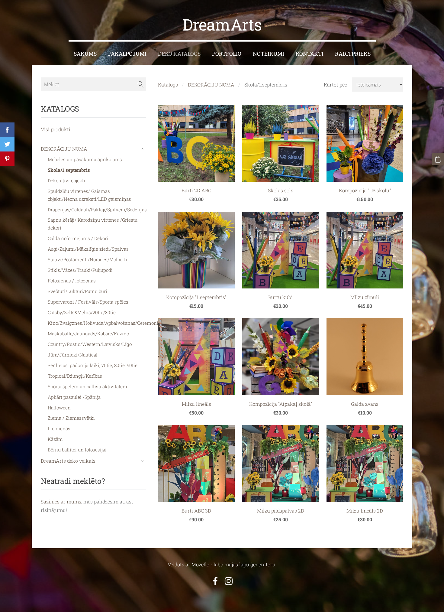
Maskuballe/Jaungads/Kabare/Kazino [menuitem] (88, 333)
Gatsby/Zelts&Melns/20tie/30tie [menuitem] (82, 312)
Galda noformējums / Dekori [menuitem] (78, 238)
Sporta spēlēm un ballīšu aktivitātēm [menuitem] (87, 386)
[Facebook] (215, 581)
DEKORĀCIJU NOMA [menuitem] (64, 148)
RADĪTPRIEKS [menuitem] (353, 53)
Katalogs (168, 84)
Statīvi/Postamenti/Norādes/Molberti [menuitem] (87, 259)
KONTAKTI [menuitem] (309, 53)
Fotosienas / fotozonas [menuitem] (72, 281)
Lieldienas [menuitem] (59, 428)
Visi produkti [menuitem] (55, 129)
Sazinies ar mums (61, 501)
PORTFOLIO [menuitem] (226, 53)
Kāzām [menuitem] (55, 439)
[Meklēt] (141, 84)
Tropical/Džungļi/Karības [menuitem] (75, 376)
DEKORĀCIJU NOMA (211, 84)
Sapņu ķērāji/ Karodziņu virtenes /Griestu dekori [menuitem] (92, 224)
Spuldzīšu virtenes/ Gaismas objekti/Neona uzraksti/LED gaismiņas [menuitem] (89, 195)
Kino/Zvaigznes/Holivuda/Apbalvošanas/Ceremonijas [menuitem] (106, 323)
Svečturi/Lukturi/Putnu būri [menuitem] (77, 291)
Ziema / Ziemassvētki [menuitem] (71, 418)
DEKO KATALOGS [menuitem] (179, 53)
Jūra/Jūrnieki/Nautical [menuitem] (73, 355)
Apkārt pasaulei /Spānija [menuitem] (74, 397)
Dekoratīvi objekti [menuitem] (66, 180)
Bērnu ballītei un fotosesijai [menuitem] (77, 450)
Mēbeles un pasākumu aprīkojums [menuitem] (85, 159)
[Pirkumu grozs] (438, 159)
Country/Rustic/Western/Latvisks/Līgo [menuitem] (90, 344)
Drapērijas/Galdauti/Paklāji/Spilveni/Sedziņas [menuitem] (97, 210)
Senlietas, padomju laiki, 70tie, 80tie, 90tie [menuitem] (92, 365)
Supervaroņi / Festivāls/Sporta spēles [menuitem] (88, 302)
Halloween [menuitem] (59, 408)
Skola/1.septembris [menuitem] (69, 170)
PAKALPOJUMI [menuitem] (127, 53)
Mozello (200, 564)
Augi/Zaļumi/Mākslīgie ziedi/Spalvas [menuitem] (88, 249)
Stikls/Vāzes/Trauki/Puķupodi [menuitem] (80, 270)
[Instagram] (229, 581)
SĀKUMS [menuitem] (85, 53)
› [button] (143, 149)
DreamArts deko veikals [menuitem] (68, 460)
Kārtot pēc (335, 84)
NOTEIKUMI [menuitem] (268, 53)
